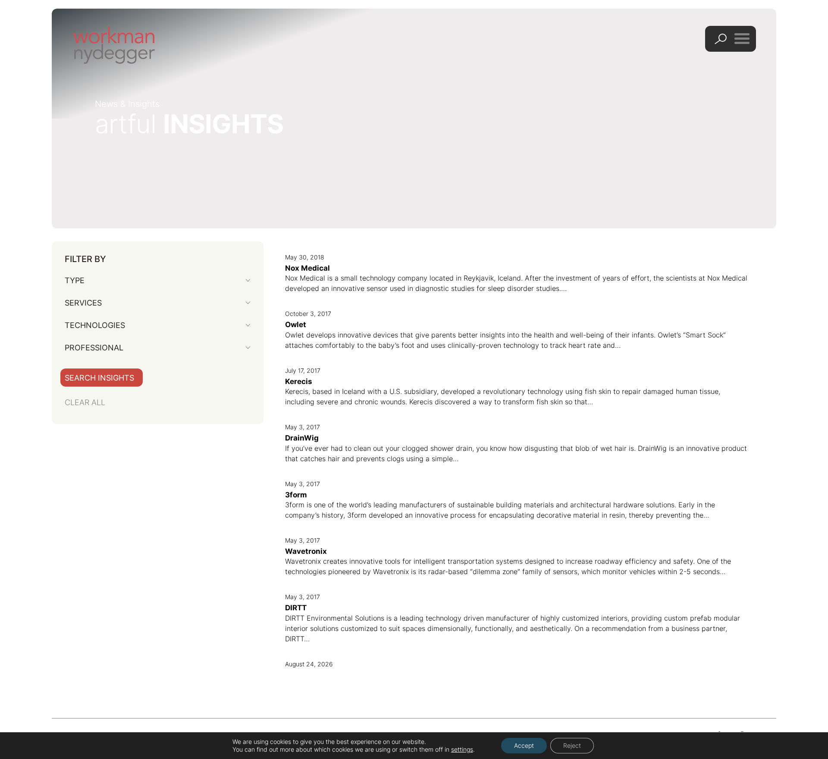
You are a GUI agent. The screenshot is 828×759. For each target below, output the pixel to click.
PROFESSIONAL (94, 347)
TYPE (75, 280)
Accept (524, 745)
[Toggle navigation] (742, 38)
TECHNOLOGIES (95, 325)
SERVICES (83, 302)
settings (462, 749)
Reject (572, 745)
